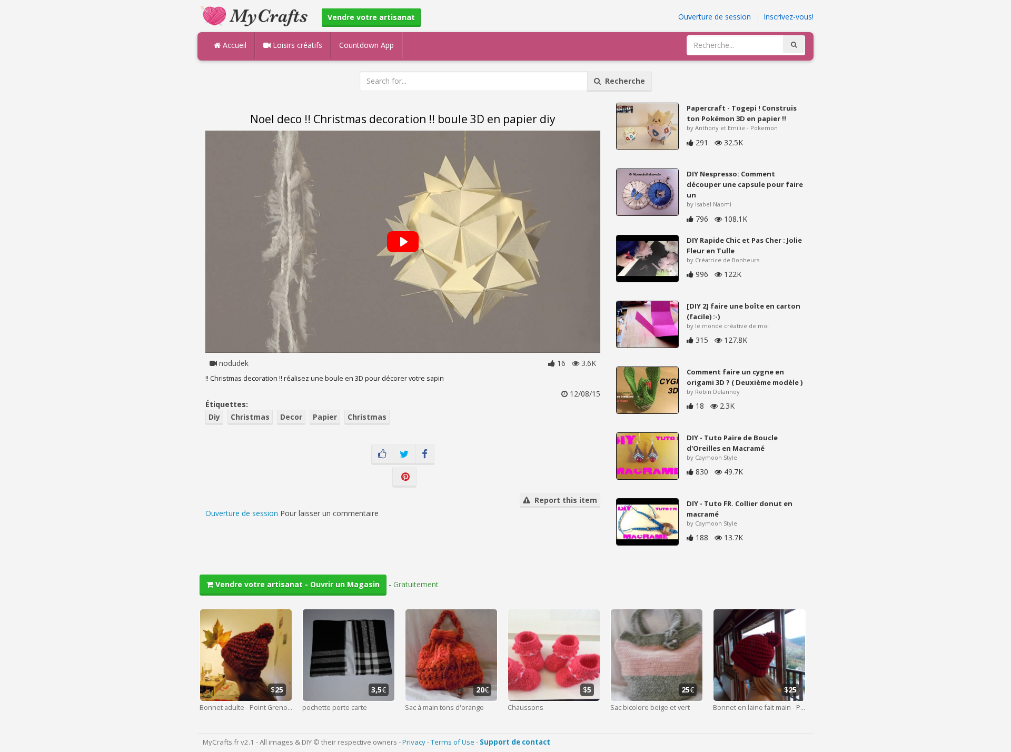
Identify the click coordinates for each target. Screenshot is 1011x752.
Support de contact (515, 742)
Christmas (250, 417)
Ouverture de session (714, 17)
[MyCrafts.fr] (255, 15)
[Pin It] (404, 477)
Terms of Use (452, 742)
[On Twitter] (404, 454)
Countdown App (366, 45)
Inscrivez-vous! (789, 17)
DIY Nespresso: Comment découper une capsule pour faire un (745, 184)
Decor (291, 417)
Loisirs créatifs (296, 45)
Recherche (623, 81)
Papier (325, 417)
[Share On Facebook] (424, 454)
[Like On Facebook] (382, 454)
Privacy (413, 742)
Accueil (233, 45)
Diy (214, 417)
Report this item (563, 500)
